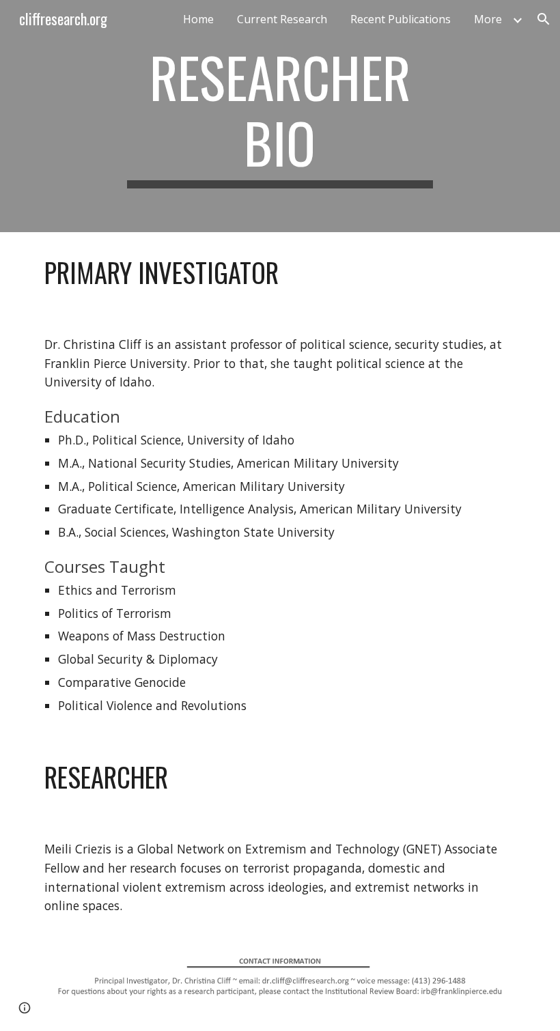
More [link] (488, 19)
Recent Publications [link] (400, 19)
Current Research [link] (282, 19)
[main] (280, 116)
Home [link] (198, 19)
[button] (543, 19)
